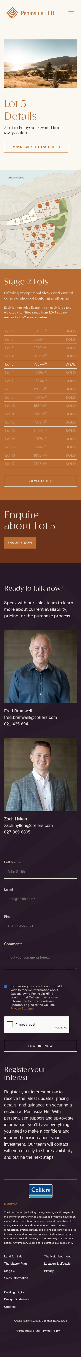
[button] (71, 13)
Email (8, 889)
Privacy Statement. (24, 1008)
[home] (31, 13)
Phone (9, 916)
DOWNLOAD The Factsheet (36, 147)
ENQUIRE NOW (20, 542)
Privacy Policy (51, 1330)
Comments (13, 944)
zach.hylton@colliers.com (28, 825)
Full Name (12, 862)
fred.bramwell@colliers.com (30, 717)
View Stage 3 (41, 481)
